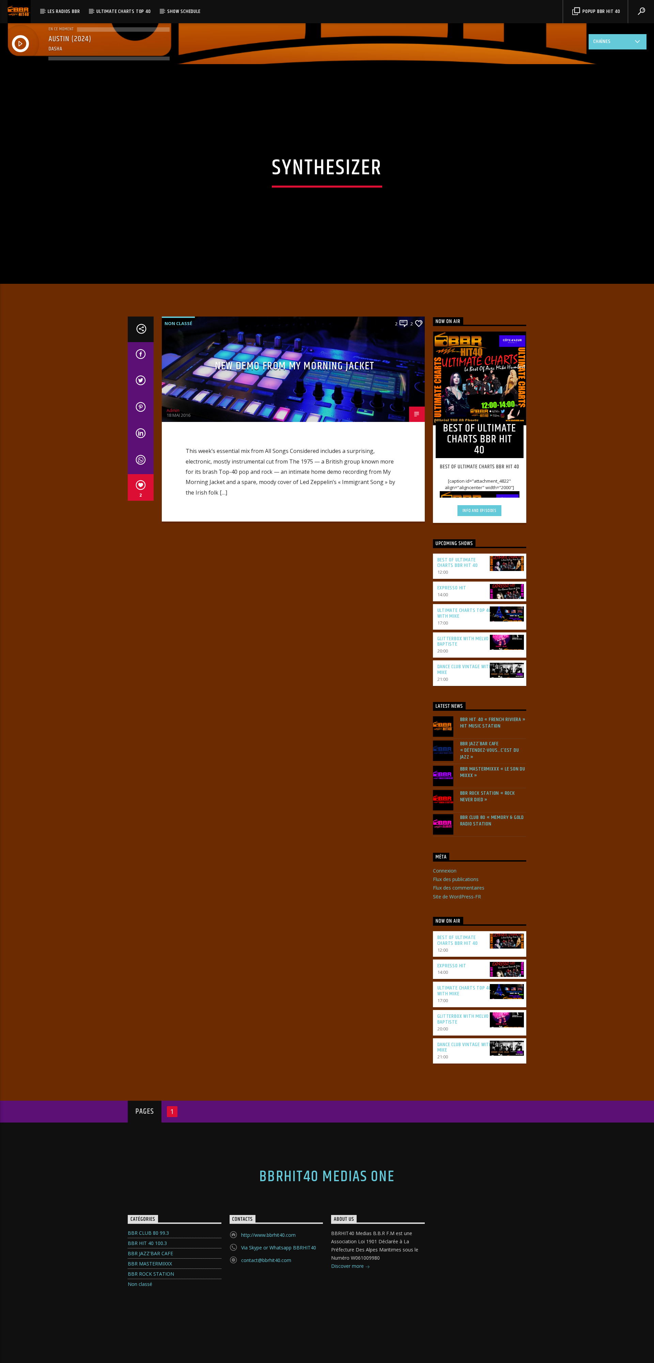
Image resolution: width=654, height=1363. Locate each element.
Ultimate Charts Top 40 (123, 11)
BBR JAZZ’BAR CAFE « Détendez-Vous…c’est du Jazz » (489, 750)
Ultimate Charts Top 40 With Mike (464, 613)
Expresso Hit (452, 588)
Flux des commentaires (458, 887)
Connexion (444, 870)
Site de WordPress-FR (457, 896)
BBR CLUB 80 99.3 (148, 1233)
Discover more (348, 1266)
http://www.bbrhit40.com (268, 1235)
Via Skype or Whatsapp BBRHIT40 (278, 1247)
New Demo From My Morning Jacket (295, 366)
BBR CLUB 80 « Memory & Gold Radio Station (492, 820)
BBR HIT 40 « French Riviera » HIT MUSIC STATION (493, 722)
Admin (173, 410)
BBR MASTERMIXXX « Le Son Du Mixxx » (493, 772)
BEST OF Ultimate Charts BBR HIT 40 (457, 563)
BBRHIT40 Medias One (327, 1177)
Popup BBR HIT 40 (600, 11)
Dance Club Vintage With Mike (464, 669)
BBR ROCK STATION (151, 1274)
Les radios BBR (64, 11)
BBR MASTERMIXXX (150, 1263)
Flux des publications (456, 879)
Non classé (178, 323)
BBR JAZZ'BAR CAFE (150, 1253)
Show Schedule (183, 11)
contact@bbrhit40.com (266, 1260)
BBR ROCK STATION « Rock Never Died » (487, 796)
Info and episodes (480, 510)
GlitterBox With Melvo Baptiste (463, 641)
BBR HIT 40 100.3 (147, 1243)
